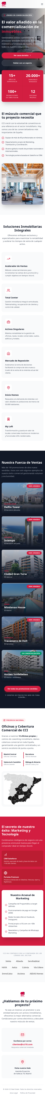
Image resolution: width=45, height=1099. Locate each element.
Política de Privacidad (27, 1093)
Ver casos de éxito (21, 55)
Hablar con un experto (22, 63)
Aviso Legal (14, 1093)
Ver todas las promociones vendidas (22, 689)
